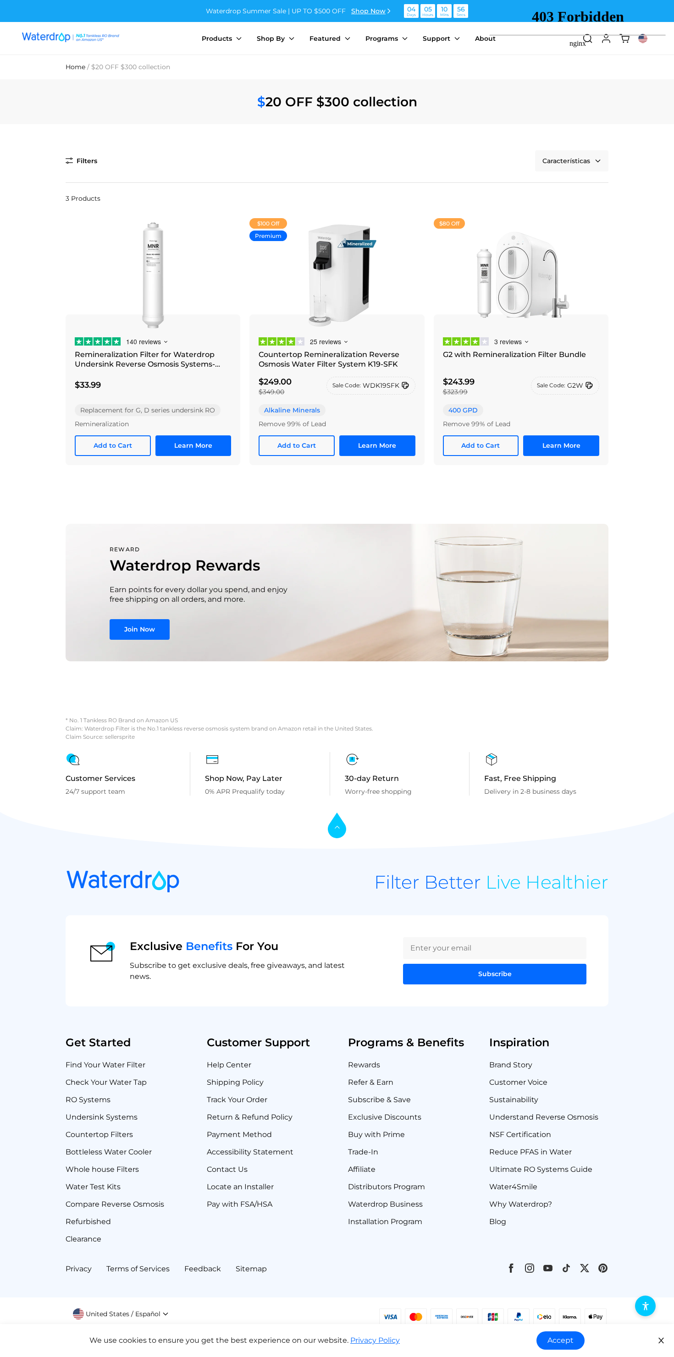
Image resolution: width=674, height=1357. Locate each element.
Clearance (83, 1239)
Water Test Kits (93, 1186)
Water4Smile (513, 1186)
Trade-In (363, 1152)
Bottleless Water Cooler (109, 1152)
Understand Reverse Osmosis (543, 1117)
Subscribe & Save (379, 1099)
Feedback (202, 1268)
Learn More (193, 445)
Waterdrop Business (385, 1204)
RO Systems (88, 1099)
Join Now (139, 629)
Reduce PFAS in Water (530, 1152)
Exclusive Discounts (384, 1117)
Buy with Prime (376, 1134)
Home (75, 67)
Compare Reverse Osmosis (115, 1204)
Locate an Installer (240, 1186)
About (485, 38)
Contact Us (227, 1169)
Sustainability (513, 1099)
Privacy (79, 1268)
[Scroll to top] (337, 826)
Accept (560, 1340)
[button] (81, 161)
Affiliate (362, 1169)
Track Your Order (237, 1099)
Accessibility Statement (250, 1152)
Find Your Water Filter (105, 1064)
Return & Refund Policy (250, 1117)
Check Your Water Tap (106, 1082)
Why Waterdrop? (520, 1204)
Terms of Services (138, 1268)
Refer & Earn (370, 1082)
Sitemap (251, 1268)
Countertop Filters (99, 1134)
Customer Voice (518, 1082)
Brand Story (510, 1064)
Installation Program (385, 1221)
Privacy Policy (375, 1340)
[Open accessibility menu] (645, 1306)
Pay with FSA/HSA (239, 1204)
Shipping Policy (235, 1082)
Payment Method (239, 1134)
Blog (497, 1221)
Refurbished (88, 1221)
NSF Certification (520, 1134)
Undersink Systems (102, 1117)
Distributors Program (386, 1186)
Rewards (364, 1064)
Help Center (229, 1064)
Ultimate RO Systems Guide (540, 1169)
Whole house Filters (102, 1169)
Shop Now (368, 11)
